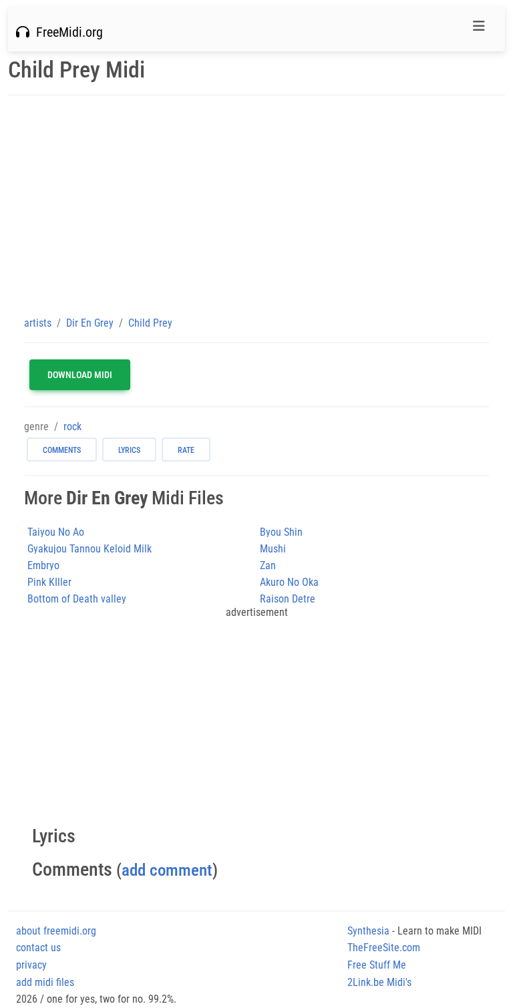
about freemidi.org (56, 931)
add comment (167, 870)
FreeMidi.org (66, 32)
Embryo (43, 565)
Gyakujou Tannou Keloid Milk (89, 548)
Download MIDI (79, 374)
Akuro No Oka (289, 582)
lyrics (129, 450)
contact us (38, 947)
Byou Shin (281, 532)
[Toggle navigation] (479, 29)
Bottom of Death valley (76, 599)
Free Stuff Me (376, 965)
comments (62, 450)
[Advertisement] (256, 205)
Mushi (273, 548)
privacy (31, 965)
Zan (268, 565)
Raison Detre (287, 599)
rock (72, 426)
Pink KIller (49, 582)
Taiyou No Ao (55, 532)
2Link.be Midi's (379, 982)
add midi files (45, 982)
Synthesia (368, 931)
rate (186, 450)
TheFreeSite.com (383, 947)
